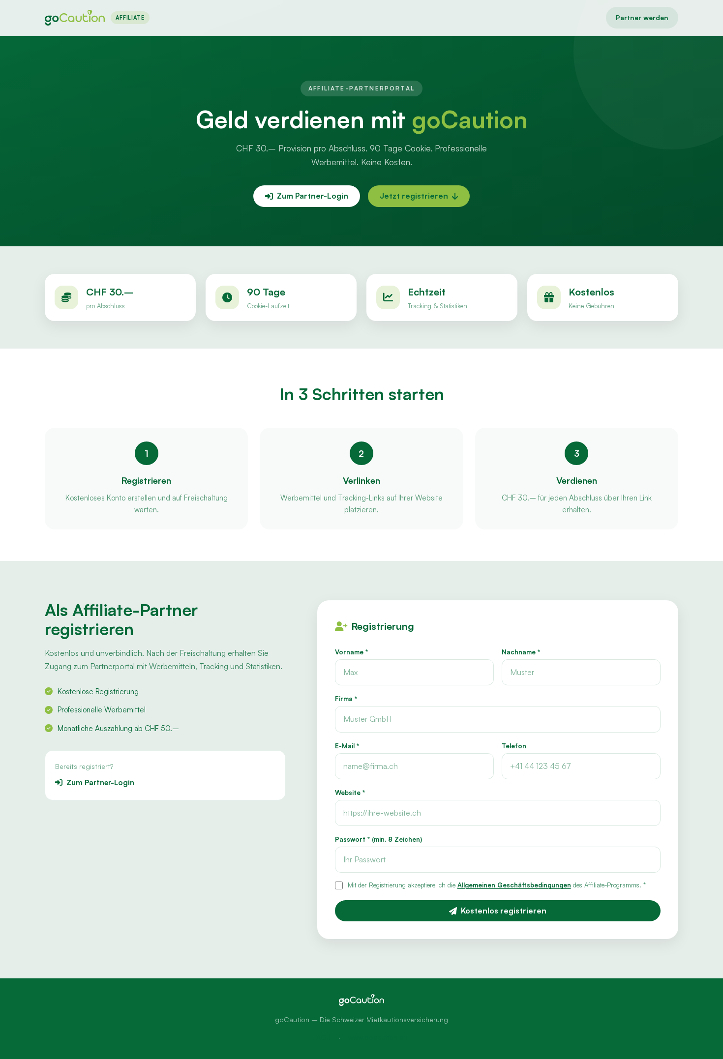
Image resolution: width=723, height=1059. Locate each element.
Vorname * (351, 652)
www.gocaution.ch (377, 1037)
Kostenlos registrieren (503, 910)
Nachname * (521, 652)
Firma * (346, 699)
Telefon (514, 746)
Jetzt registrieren (414, 196)
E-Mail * (347, 746)
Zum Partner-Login (312, 196)
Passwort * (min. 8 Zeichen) (378, 839)
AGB (323, 1037)
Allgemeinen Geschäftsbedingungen (514, 885)
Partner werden (642, 17)
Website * (350, 792)
